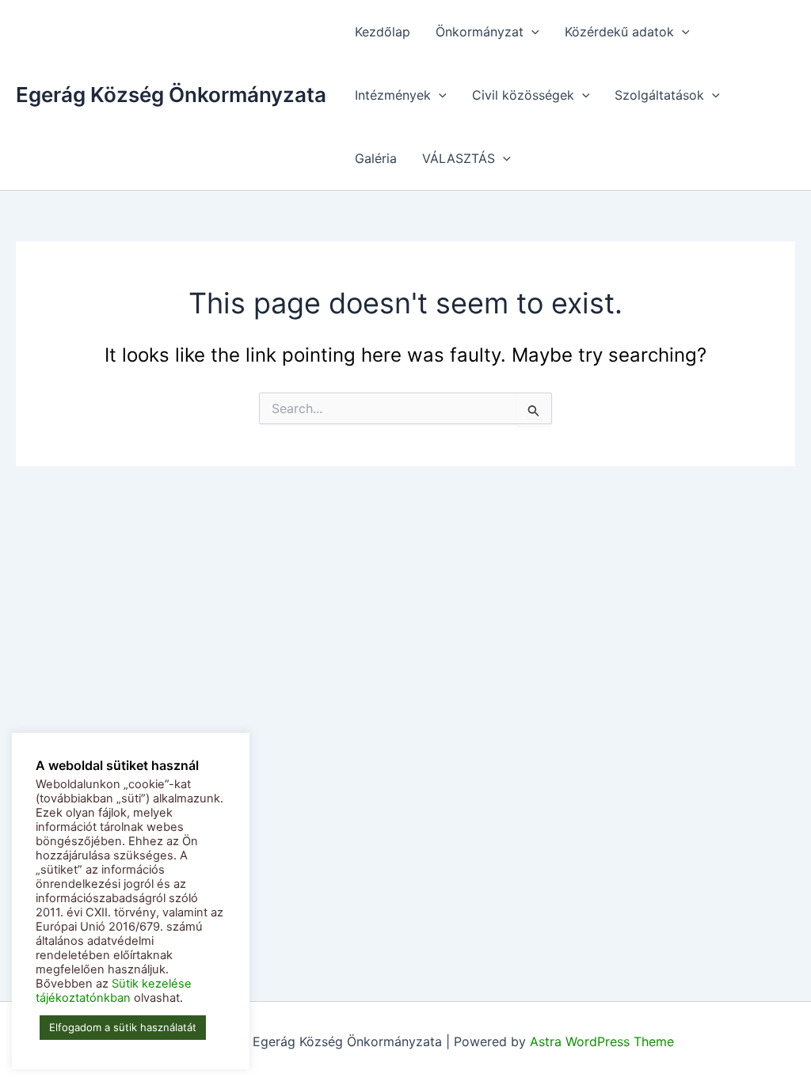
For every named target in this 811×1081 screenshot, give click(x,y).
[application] (531, 31)
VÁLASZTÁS (458, 158)
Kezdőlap (382, 32)
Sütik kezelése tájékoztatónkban (114, 991)
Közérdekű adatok (619, 32)
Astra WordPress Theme (602, 1041)
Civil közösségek (523, 95)
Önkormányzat (480, 32)
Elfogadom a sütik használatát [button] (122, 1027)
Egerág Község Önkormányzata (171, 94)
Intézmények (393, 95)
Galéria (376, 158)
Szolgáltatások (659, 95)
